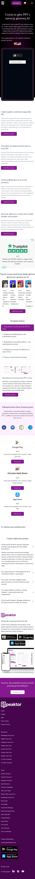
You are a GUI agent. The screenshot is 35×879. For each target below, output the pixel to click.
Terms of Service (5, 724)
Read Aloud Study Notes (7, 811)
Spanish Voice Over (6, 756)
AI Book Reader (5, 818)
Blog (2, 717)
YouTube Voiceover (6, 777)
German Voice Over (6, 752)
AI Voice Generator (6, 759)
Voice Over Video (6, 790)
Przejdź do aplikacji (17, 62)
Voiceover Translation (7, 787)
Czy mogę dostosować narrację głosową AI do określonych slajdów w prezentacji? (15, 573)
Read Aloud (4, 801)
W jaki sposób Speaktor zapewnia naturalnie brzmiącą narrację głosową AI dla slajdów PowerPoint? (15, 547)
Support (3, 714)
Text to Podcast (5, 828)
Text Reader (4, 804)
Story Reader (4, 821)
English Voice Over (6, 739)
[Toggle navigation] (32, 3)
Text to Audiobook (6, 831)
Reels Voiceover (5, 784)
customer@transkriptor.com (8, 842)
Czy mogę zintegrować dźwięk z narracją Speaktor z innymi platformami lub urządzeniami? (14, 592)
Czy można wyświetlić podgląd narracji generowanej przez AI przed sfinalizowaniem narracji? (15, 582)
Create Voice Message (7, 807)
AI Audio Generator (6, 762)
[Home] (2, 3)
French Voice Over (6, 749)
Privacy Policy (5, 721)
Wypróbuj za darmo (9, 133)
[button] (26, 3)
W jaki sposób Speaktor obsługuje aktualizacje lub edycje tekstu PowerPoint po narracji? (15, 601)
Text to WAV (4, 824)
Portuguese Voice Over (7, 742)
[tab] (17, 327)
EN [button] (18, 55)
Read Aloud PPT (5, 814)
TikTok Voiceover (6, 773)
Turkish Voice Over (6, 745)
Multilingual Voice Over (7, 735)
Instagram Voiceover (6, 780)
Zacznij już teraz (17, 692)
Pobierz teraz (17, 461)
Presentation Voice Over (7, 797)
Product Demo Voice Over (8, 794)
